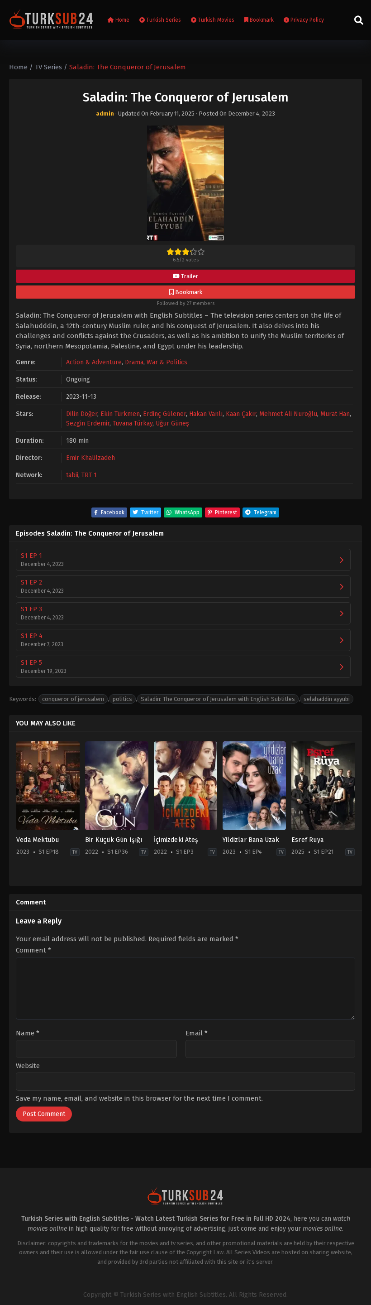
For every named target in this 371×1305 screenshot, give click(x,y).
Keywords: (22, 699)
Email (197, 1033)
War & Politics (167, 362)
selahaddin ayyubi (327, 699)
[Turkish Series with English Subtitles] (51, 20)
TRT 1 (89, 475)
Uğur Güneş (172, 423)
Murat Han (335, 414)
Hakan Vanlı (206, 414)
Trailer (189, 276)
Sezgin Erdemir (87, 423)
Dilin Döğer (81, 414)
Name (27, 1033)
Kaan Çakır (241, 414)
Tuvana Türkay (132, 423)
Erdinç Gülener (164, 414)
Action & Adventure (94, 362)
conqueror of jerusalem (73, 699)
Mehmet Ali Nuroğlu (288, 414)
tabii (72, 475)
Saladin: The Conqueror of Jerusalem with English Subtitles (218, 699)
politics (122, 699)
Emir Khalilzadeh (90, 458)
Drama (134, 362)
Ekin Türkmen (120, 414)
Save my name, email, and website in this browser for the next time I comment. (139, 1098)
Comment (33, 950)
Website (28, 1066)
